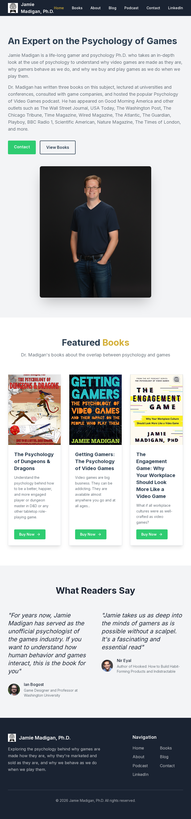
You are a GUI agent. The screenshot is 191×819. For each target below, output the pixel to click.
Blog (112, 8)
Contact (153, 8)
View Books (57, 147)
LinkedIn (175, 8)
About (96, 8)
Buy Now (27, 534)
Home (59, 8)
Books (77, 8)
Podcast (131, 8)
